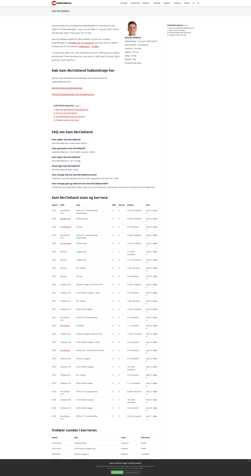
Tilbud (187, 3)
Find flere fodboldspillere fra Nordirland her (73, 94)
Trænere (177, 3)
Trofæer (95, 46)
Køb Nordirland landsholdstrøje (67, 88)
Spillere (167, 3)
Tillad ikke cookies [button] (132, 472)
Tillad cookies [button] (117, 472)
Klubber (146, 3)
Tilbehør (156, 3)
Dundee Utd (74, 42)
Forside (123, 3)
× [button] (249, 461)
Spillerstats (84, 46)
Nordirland (65, 325)
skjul (77, 106)
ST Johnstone (87, 42)
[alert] (125, 467)
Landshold (135, 3)
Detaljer (141, 468)
